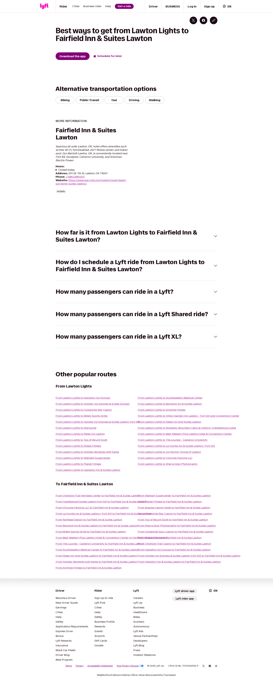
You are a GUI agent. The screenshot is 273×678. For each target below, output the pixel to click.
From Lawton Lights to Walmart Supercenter (83, 458)
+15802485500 (75, 177)
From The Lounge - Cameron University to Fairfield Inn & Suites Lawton (100, 544)
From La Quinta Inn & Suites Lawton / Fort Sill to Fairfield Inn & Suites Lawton (103, 514)
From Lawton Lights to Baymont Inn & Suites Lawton (170, 404)
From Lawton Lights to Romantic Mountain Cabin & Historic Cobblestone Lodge (187, 428)
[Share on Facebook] (203, 20)
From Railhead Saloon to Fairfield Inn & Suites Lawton (89, 520)
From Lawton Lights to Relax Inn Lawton (80, 434)
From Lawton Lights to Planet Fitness (78, 464)
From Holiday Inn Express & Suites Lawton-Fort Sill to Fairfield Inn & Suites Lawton (189, 556)
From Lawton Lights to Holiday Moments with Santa (87, 452)
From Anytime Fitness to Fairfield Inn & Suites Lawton (89, 568)
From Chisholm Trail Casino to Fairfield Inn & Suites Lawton (174, 544)
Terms (68, 665)
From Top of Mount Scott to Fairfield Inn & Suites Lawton (173, 520)
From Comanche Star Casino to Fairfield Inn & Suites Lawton (175, 514)
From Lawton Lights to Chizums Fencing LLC (165, 458)
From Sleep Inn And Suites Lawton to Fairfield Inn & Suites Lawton (96, 556)
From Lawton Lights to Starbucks (76, 428)
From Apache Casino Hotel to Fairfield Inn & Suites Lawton (174, 507)
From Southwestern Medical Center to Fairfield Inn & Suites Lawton (97, 550)
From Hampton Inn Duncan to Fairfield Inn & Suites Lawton (174, 550)
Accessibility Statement (100, 665)
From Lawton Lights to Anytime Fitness (161, 410)
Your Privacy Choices (128, 665)
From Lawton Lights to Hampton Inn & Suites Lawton (88, 470)
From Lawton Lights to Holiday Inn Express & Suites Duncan (93, 404)
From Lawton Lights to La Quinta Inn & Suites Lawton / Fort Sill (176, 446)
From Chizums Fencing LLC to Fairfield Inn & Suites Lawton (92, 507)
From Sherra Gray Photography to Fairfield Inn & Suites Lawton (177, 526)
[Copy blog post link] (213, 20)
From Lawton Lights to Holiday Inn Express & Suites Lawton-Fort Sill (98, 422)
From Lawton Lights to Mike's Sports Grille (81, 416)
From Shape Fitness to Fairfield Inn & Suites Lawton (169, 538)
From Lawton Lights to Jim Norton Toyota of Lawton (169, 452)
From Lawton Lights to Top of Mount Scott (81, 440)
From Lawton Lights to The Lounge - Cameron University (172, 440)
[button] (136, 236)
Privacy (80, 665)
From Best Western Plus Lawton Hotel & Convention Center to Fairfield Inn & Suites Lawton (112, 538)
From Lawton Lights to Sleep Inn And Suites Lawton (169, 422)
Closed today (66, 170)
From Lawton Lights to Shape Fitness (78, 446)
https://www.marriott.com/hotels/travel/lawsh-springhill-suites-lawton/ (91, 182)
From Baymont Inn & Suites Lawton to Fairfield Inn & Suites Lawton (97, 526)
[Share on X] (193, 20)
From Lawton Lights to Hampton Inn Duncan (83, 398)
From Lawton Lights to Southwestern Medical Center (170, 398)
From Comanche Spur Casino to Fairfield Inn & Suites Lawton (175, 532)
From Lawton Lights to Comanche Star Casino (84, 410)
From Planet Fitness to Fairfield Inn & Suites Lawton (170, 501)
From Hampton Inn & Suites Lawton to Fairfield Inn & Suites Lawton (179, 562)
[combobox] (226, 6)
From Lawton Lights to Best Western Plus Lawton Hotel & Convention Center (185, 434)
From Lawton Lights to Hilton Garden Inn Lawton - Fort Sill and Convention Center (188, 416)
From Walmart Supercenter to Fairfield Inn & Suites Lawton (174, 495)
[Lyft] (44, 6)
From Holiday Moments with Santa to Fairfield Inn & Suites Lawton (96, 562)
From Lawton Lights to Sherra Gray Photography (167, 464)
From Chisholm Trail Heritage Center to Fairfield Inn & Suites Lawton (98, 495)
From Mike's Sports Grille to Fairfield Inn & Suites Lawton (91, 532)
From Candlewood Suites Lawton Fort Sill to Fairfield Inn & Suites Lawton (101, 501)
